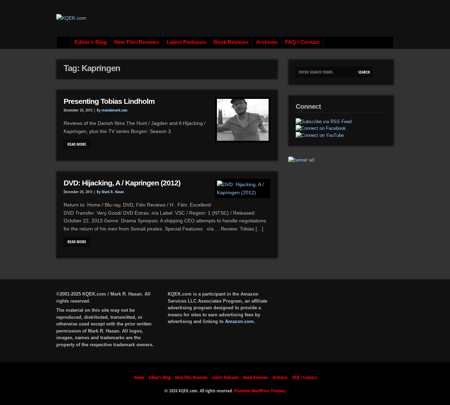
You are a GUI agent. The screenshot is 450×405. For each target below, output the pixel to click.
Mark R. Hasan (113, 191)
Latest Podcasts (186, 42)
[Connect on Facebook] (321, 128)
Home (64, 42)
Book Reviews (231, 42)
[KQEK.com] (71, 18)
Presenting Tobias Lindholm (109, 101)
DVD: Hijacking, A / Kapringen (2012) (122, 183)
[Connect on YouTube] (320, 135)
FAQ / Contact (302, 42)
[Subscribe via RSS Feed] (324, 121)
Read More (77, 144)
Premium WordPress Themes (259, 390)
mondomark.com (115, 110)
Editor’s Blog (91, 42)
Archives (267, 42)
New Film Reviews (136, 42)
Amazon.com (239, 321)
